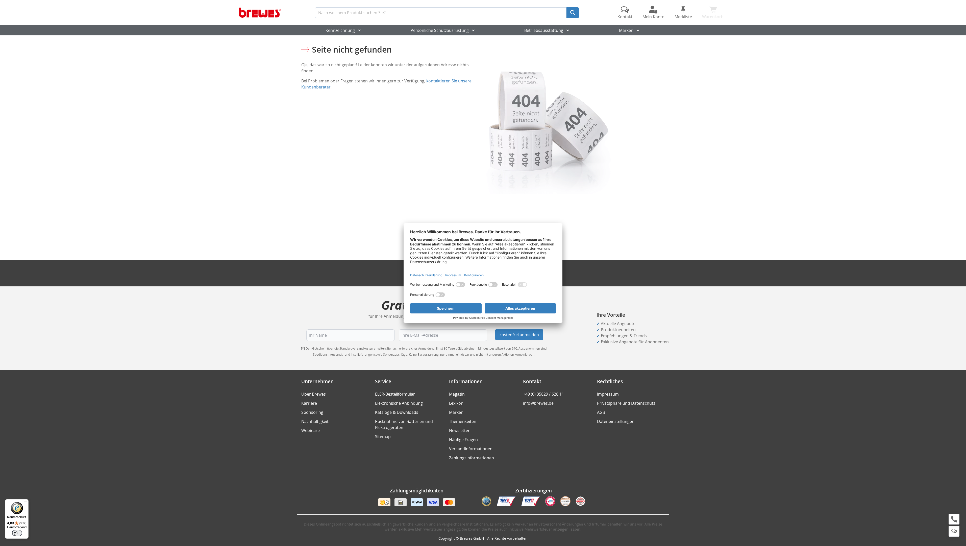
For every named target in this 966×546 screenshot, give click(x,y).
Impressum (608, 394)
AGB (601, 412)
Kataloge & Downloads (396, 412)
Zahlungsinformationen (471, 458)
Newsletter (459, 430)
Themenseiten (462, 421)
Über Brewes (313, 394)
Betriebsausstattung (543, 30)
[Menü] (25, 502)
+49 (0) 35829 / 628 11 (543, 394)
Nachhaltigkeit (315, 421)
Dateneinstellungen (615, 421)
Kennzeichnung (340, 30)
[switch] (17, 533)
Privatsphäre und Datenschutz (626, 403)
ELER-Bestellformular (395, 394)
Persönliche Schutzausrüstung (440, 30)
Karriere (309, 403)
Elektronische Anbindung (399, 403)
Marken (626, 30)
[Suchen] (572, 12)
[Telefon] (954, 519)
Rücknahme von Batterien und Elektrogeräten (404, 424)
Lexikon (456, 403)
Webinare (310, 430)
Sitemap (383, 436)
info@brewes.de (538, 403)
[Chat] (954, 531)
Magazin (457, 394)
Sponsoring (312, 412)
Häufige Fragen (463, 439)
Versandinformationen (470, 448)
